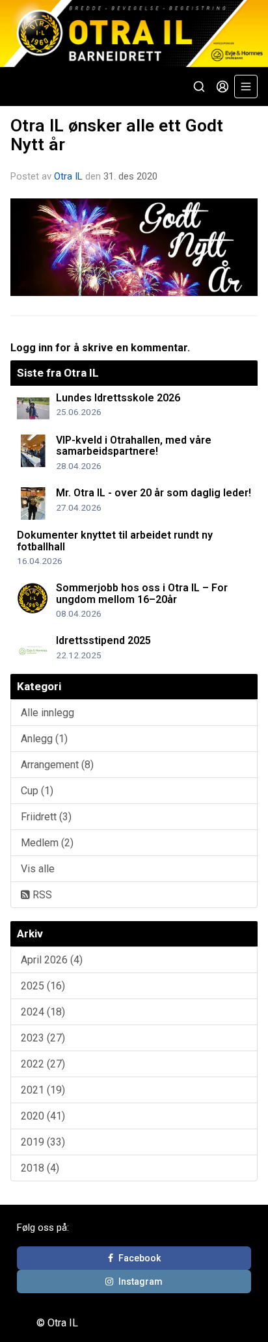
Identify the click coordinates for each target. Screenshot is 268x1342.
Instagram (140, 1281)
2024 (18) (43, 1012)
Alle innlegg (47, 712)
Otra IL (68, 176)
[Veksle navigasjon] (246, 86)
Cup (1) (37, 791)
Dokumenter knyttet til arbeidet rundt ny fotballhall (115, 541)
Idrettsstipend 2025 (103, 640)
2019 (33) (43, 1142)
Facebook (139, 1258)
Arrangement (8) (57, 764)
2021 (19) (43, 1090)
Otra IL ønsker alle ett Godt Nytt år (116, 135)
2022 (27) (43, 1064)
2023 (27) (43, 1038)
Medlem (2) (47, 843)
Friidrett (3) (46, 817)
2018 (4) (40, 1168)
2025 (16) (43, 986)
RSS (41, 895)
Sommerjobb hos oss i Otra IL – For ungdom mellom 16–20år (142, 594)
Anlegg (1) (44, 738)
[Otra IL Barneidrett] (134, 33)
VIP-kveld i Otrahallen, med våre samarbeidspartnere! (133, 446)
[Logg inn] (222, 86)
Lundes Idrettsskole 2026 (118, 398)
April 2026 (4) (52, 960)
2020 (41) (43, 1116)
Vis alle (38, 869)
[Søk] (199, 86)
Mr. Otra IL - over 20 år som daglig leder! (153, 493)
